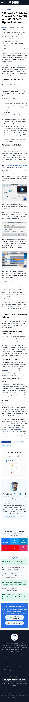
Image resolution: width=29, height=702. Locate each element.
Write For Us (7, 667)
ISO (3, 445)
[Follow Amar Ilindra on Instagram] (22, 494)
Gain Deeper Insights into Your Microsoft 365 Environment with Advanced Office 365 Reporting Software (13, 575)
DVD (22, 441)
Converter (15, 441)
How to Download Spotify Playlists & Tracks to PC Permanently (12, 589)
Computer (9, 9)
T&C (21, 667)
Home (3, 9)
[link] (14, 494)
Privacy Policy (21, 664)
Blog (7, 658)
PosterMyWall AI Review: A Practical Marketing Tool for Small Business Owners (14, 562)
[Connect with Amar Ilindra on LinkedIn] (20, 494)
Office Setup (7, 670)
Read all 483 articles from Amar (14, 516)
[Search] (26, 2)
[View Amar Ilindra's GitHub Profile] (25, 494)
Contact (7, 664)
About (7, 661)
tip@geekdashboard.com (15, 680)
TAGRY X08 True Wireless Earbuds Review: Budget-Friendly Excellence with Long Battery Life (13, 597)
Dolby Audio (10, 371)
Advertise (21, 658)
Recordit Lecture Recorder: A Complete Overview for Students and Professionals (14, 583)
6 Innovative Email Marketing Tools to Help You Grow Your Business (13, 568)
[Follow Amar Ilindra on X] (17, 494)
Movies (9, 445)
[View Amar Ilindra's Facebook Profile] (14, 494)
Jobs (21, 661)
